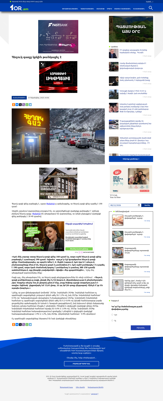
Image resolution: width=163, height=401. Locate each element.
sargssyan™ (95, 394)
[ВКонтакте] (17, 104)
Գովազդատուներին (95, 387)
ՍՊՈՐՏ (109, 9)
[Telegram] (30, 104)
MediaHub (50, 204)
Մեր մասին (80, 387)
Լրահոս (114, 47)
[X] (20, 104)
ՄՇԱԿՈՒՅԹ (101, 9)
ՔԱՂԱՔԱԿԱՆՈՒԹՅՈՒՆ (70, 9)
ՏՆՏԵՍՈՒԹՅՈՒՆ (139, 9)
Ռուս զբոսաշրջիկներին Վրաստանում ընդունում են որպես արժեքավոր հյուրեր (36, 1)
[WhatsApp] (27, 104)
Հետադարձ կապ (66, 387)
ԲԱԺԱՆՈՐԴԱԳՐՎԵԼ (81, 364)
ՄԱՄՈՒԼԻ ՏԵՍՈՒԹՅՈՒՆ (122, 9)
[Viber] (23, 104)
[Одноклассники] (13, 104)
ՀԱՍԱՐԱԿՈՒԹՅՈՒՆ (87, 9)
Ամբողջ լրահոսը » (131, 159)
